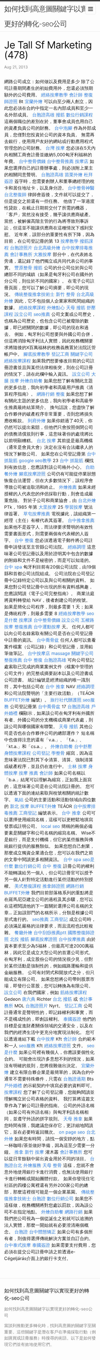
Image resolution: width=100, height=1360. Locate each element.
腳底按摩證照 (32, 474)
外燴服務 (32, 1165)
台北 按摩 (46, 440)
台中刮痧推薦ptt (50, 932)
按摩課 (25, 620)
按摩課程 (13, 1092)
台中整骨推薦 (60, 161)
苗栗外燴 (73, 174)
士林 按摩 (77, 766)
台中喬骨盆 (48, 640)
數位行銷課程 (79, 114)
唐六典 (28, 999)
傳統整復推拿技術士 (34, 294)
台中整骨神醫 (81, 188)
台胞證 (39, 1198)
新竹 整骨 (65, 294)
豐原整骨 (23, 267)
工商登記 (28, 813)
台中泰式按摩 (17, 1245)
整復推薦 (23, 626)
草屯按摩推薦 (36, 513)
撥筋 (60, 114)
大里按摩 (47, 507)
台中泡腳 (63, 128)
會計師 (75, 95)
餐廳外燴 (23, 932)
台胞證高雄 (43, 114)
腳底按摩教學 (36, 354)
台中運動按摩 (47, 626)
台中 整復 (24, 540)
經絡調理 (77, 547)
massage (60, 653)
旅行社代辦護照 (65, 700)
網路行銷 (45, 394)
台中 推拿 (55, 686)
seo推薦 (42, 314)
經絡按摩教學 (54, 95)
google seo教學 (35, 460)
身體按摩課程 (17, 753)
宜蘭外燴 (33, 101)
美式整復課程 (27, 886)
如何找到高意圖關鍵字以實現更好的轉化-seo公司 (49, 16)
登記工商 (60, 354)
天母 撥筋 (75, 307)
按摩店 (81, 161)
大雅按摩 (42, 254)
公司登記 (41, 753)
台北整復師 (15, 194)
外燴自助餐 (31, 380)
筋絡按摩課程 (73, 992)
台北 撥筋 (62, 999)
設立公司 (23, 314)
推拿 (18, 1152)
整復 (60, 394)
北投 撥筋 (19, 939)
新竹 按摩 (34, 1152)
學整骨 (58, 753)
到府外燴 (37, 420)
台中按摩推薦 (72, 939)
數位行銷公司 (27, 866)
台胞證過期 (74, 1079)
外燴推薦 (68, 487)
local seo (50, 826)
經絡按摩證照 (57, 1045)
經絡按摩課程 (32, 307)
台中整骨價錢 (32, 161)
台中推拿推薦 (81, 520)
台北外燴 (87, 500)
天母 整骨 (52, 1165)
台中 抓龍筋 (71, 460)
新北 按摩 (19, 806)
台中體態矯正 (42, 1231)
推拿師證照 (53, 886)
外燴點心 (56, 307)
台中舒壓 (83, 746)
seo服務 (27, 1045)
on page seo (72, 1132)
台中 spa (13, 567)
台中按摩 (45, 1039)
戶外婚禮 (13, 1085)
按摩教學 (69, 241)
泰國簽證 (72, 1019)
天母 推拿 (72, 1118)
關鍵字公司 (82, 354)
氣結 (18, 799)
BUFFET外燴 (17, 700)
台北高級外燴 (47, 247)
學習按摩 (73, 507)
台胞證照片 (21, 247)
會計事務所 (21, 254)
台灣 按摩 (55, 148)
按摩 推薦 (28, 773)
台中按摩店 (39, 653)
